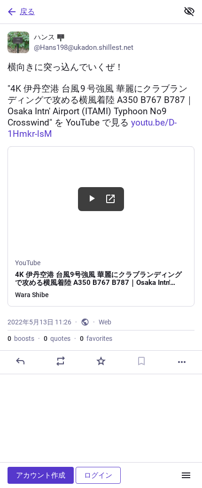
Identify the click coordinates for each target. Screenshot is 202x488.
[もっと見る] (181, 362)
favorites (96, 338)
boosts (21, 338)
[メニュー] (186, 475)
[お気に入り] (101, 361)
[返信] (20, 361)
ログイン (98, 475)
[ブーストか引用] (60, 361)
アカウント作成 (40, 475)
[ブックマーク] (141, 361)
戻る (27, 11)
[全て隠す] (189, 11)
